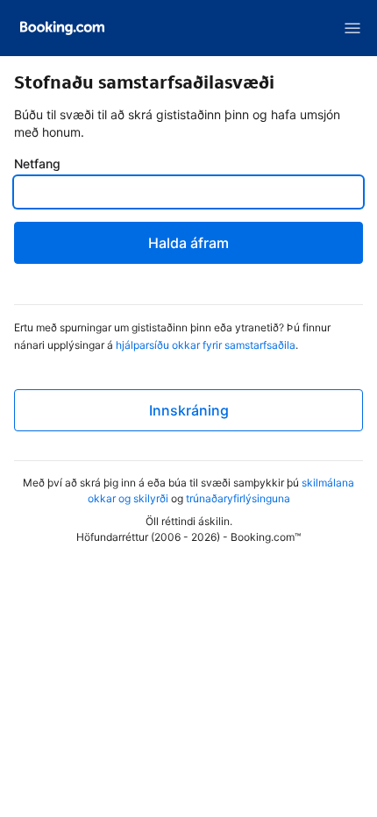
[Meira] (352, 28)
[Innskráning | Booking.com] (62, 28)
